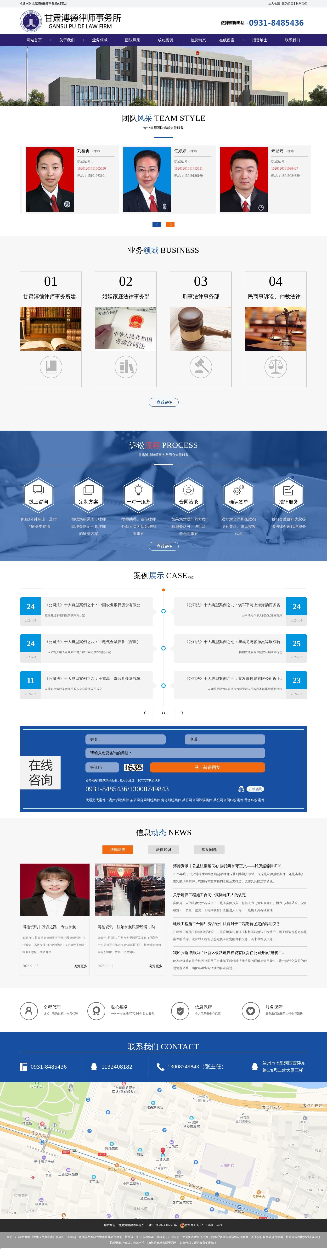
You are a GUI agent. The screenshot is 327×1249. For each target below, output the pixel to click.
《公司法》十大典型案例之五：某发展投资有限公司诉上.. (233, 678)
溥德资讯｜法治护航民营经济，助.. (127, 927)
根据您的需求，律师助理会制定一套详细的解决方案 (88, 526)
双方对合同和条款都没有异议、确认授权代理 (238, 526)
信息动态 (198, 40)
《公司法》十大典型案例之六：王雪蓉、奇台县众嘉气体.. (93, 678)
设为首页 (287, 3)
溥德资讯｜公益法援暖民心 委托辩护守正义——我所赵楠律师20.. (228, 866)
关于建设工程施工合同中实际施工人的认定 (209, 895)
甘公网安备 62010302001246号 (204, 1225)
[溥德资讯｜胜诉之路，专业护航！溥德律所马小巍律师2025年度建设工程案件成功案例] (55, 915)
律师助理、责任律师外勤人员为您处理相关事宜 (138, 526)
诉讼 (164, 445)
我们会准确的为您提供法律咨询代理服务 (288, 522)
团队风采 (132, 40)
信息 (164, 832)
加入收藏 (274, 3)
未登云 (247, 151)
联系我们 (301, 3)
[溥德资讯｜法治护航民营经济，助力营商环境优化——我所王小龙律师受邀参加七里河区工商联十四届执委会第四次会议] (130, 915)
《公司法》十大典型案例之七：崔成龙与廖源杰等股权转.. (233, 641)
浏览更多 (80, 966)
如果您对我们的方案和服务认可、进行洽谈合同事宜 (188, 526)
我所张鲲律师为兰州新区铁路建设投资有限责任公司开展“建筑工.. (228, 953)
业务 (163, 250)
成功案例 (165, 40)
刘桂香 (53, 151)
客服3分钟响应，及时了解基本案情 (38, 522)
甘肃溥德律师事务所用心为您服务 (163, 455)
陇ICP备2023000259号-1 (164, 1225)
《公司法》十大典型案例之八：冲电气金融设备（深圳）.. (93, 641)
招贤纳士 (259, 40)
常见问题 (209, 850)
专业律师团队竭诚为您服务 (163, 128)
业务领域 (99, 40)
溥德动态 (117, 850)
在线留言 (227, 40)
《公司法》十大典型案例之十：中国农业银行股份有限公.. (93, 604)
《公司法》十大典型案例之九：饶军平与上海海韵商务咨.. (233, 604)
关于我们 (67, 40)
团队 (163, 118)
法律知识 (163, 850)
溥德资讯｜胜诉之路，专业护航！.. (52, 927)
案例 (160, 575)
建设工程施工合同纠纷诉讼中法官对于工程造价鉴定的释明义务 (226, 924)
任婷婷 (150, 151)
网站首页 (34, 40)
